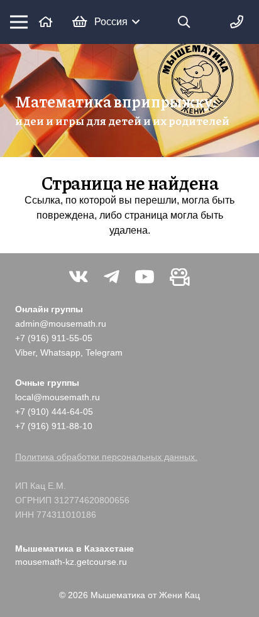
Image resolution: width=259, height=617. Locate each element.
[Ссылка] (46, 21)
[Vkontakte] (79, 277)
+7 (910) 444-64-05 (54, 412)
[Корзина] (79, 22)
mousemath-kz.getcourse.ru (71, 562)
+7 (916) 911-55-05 (53, 338)
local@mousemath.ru (57, 397)
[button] (117, 22)
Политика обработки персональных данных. (106, 457)
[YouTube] (145, 277)
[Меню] (19, 22)
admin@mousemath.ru (60, 324)
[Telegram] (111, 277)
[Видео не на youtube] (180, 277)
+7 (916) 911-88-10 (53, 426)
